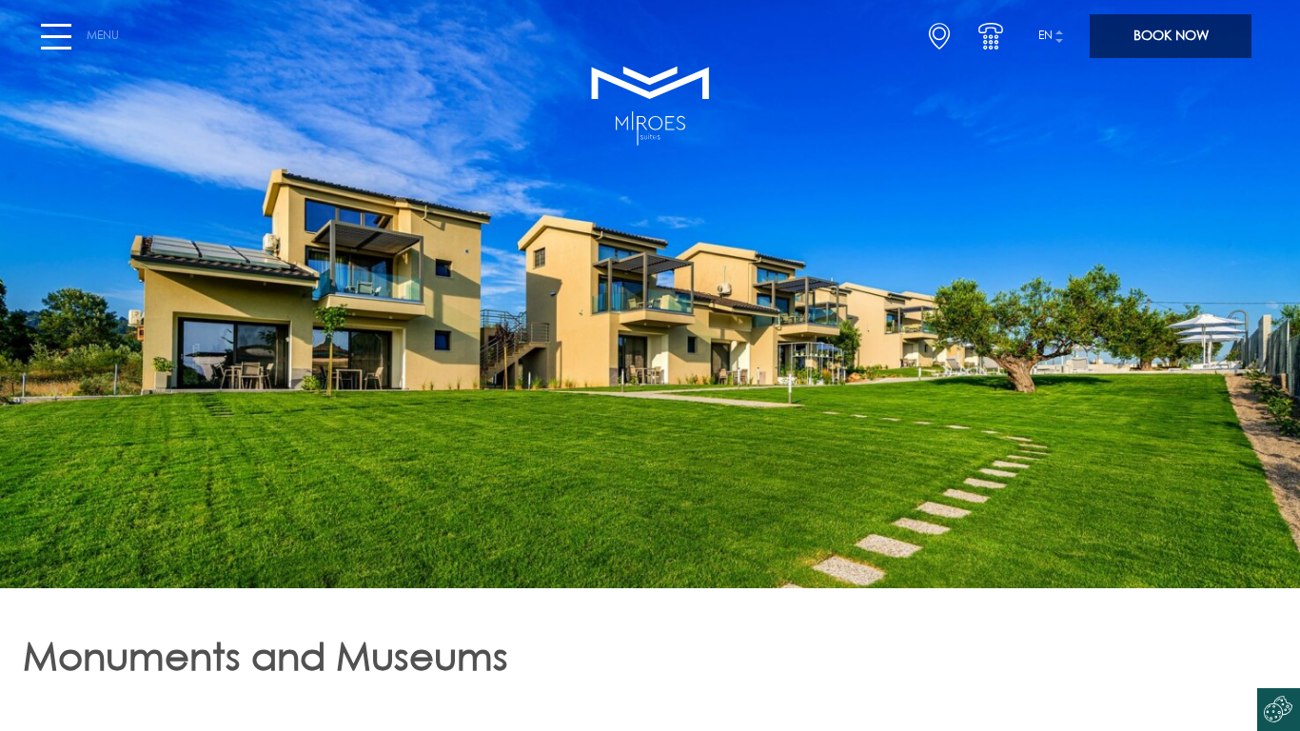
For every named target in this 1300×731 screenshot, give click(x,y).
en (1045, 36)
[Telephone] (990, 36)
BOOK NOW (1171, 36)
